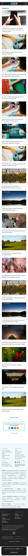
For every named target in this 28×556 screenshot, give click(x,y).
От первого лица (5, 458)
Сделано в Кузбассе (6, 464)
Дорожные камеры (6, 455)
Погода (3, 456)
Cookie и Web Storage (19, 455)
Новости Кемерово (6, 450)
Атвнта (17, 541)
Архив (16, 450)
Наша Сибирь (4, 462)
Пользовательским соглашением (9, 529)
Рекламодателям (14, 433)
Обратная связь (18, 458)
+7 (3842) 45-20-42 (19, 515)
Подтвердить (14, 552)
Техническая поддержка (20, 456)
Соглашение (17, 453)
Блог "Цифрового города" (7, 465)
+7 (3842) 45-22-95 (6, 519)
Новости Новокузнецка (6, 451)
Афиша (3, 453)
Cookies (21, 548)
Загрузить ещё (14, 417)
